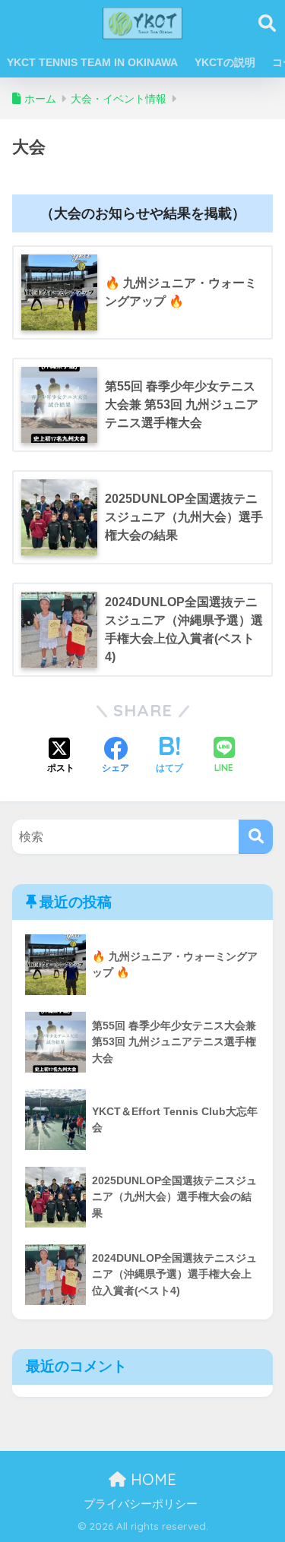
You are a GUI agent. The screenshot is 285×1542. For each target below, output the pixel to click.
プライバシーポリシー (141, 1504)
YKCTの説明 (225, 62)
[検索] (256, 837)
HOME (151, 1479)
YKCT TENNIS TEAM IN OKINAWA (92, 62)
